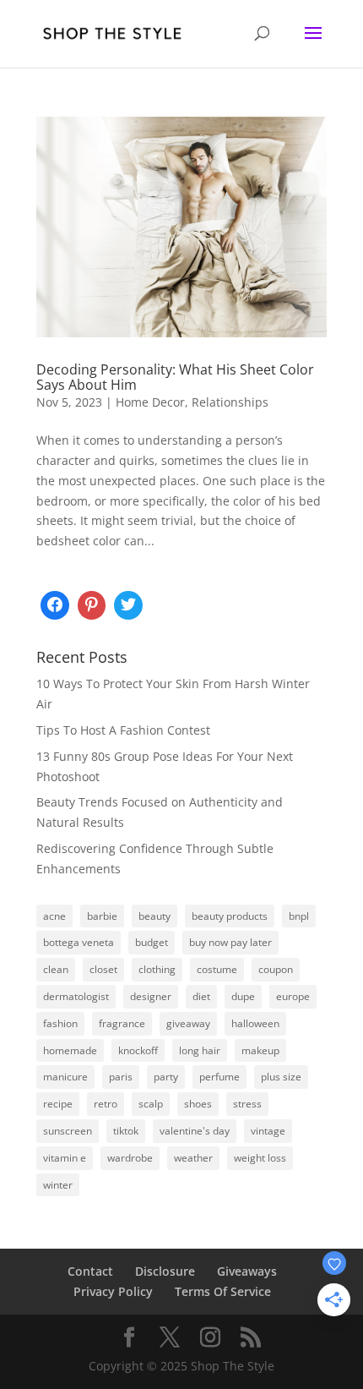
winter (58, 1185)
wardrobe (130, 1158)
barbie (102, 916)
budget (151, 942)
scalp (150, 1103)
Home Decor (150, 402)
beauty (154, 916)
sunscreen (67, 1131)
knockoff (138, 1050)
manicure (65, 1076)
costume (217, 969)
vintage (268, 1131)
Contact (90, 1271)
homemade (70, 1050)
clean (55, 969)
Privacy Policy (113, 1291)
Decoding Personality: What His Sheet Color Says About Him (175, 377)
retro (105, 1103)
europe (293, 996)
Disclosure (165, 1271)
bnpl (299, 916)
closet (103, 969)
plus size (281, 1076)
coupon (275, 969)
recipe (58, 1103)
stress (247, 1103)
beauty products (230, 916)
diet (201, 996)
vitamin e (64, 1158)
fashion (60, 1023)
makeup (260, 1050)
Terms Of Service (223, 1291)
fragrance (122, 1023)
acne (54, 916)
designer (150, 996)
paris (121, 1076)
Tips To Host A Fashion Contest (123, 730)
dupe (243, 996)
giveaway (188, 1023)
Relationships (230, 402)
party (166, 1076)
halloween (255, 1023)
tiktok (125, 1131)
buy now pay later (230, 942)
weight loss (260, 1158)
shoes (198, 1103)
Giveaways (247, 1271)
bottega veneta (78, 942)
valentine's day (195, 1131)
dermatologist (76, 996)
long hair (199, 1050)
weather (193, 1158)
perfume (219, 1076)
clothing (157, 969)
